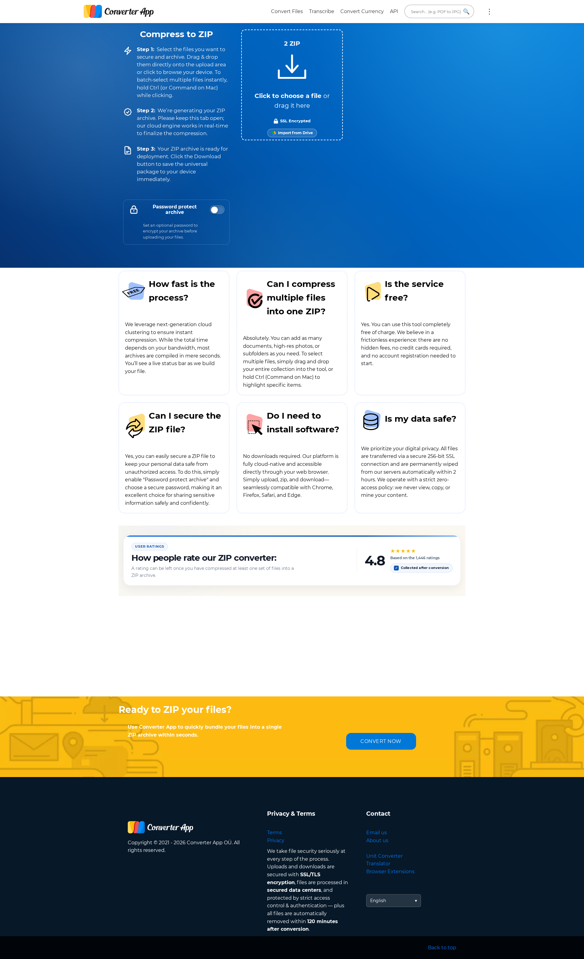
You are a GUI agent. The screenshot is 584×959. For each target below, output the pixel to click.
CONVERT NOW (380, 741)
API (394, 11)
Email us (376, 832)
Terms (274, 832)
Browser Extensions (390, 871)
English (378, 900)
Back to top (442, 947)
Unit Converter (384, 856)
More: (489, 11)
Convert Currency (362, 11)
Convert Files (287, 11)
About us (377, 840)
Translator (378, 864)
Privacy (275, 840)
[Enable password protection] (217, 209)
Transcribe (321, 11)
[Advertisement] (292, 647)
